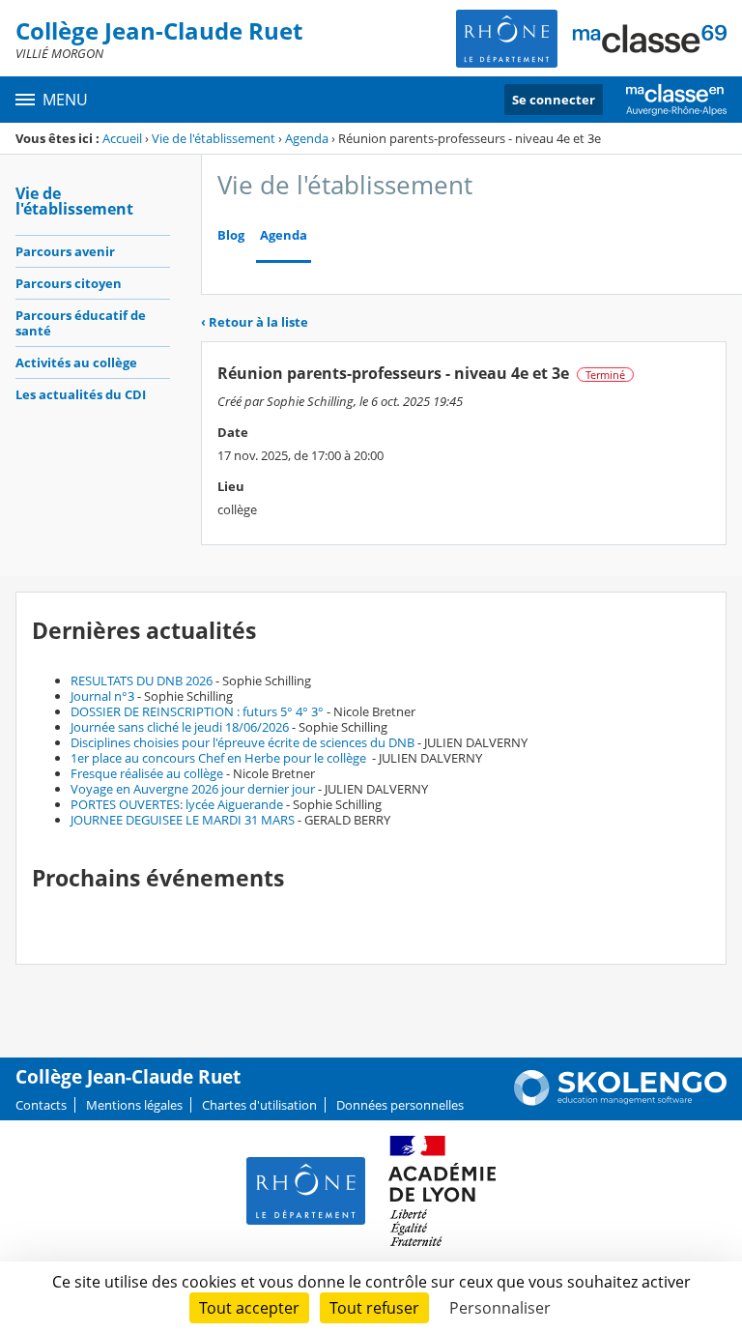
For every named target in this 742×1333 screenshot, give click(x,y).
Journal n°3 (102, 696)
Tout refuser (374, 1308)
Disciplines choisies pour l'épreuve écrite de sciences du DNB (242, 742)
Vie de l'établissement (213, 138)
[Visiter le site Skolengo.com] (620, 1101)
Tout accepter (249, 1308)
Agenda (306, 138)
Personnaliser (500, 1308)
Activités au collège (76, 362)
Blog (230, 235)
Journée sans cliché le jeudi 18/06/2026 (180, 727)
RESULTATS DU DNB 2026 (142, 680)
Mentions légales (134, 1105)
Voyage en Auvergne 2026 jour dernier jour (193, 788)
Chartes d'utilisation (259, 1105)
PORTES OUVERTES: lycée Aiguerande (177, 804)
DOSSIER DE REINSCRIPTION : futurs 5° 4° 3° (197, 711)
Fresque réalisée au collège (147, 773)
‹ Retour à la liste (254, 322)
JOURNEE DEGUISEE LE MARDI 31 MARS (183, 819)
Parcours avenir (65, 251)
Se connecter (553, 99)
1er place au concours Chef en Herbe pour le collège (220, 758)
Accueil (122, 138)
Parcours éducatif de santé (80, 322)
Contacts (41, 1105)
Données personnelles (400, 1105)
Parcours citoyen (68, 283)
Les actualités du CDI (80, 394)
